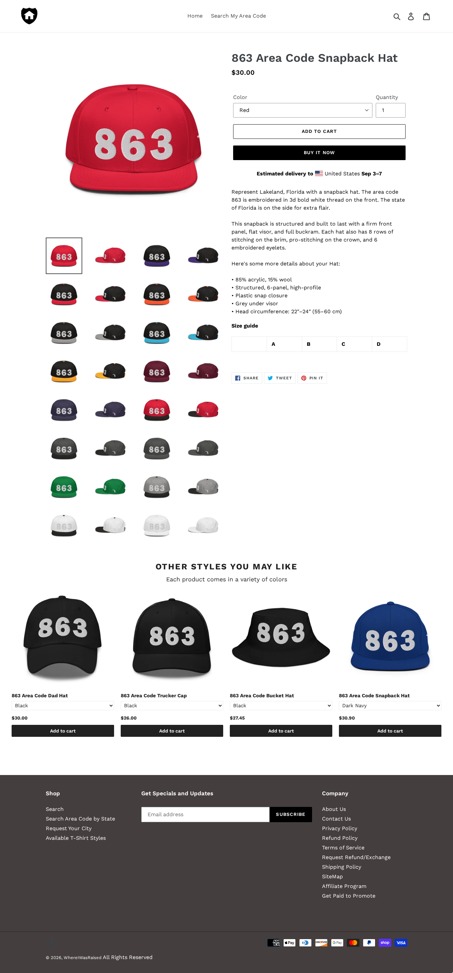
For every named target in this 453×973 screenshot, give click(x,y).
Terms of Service (343, 847)
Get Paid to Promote (348, 896)
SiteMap (332, 876)
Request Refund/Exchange (356, 857)
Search (55, 809)
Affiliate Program (344, 886)
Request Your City (69, 828)
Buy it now (319, 152)
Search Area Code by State (80, 819)
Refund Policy (339, 838)
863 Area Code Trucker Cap (154, 696)
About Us (334, 809)
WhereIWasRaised (82, 957)
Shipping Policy (341, 867)
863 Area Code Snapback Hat (374, 696)
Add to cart (63, 730)
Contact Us (336, 819)
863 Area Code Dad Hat (40, 696)
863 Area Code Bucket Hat (262, 696)
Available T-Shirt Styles (76, 838)
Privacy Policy (339, 828)
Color (240, 97)
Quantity (387, 97)
